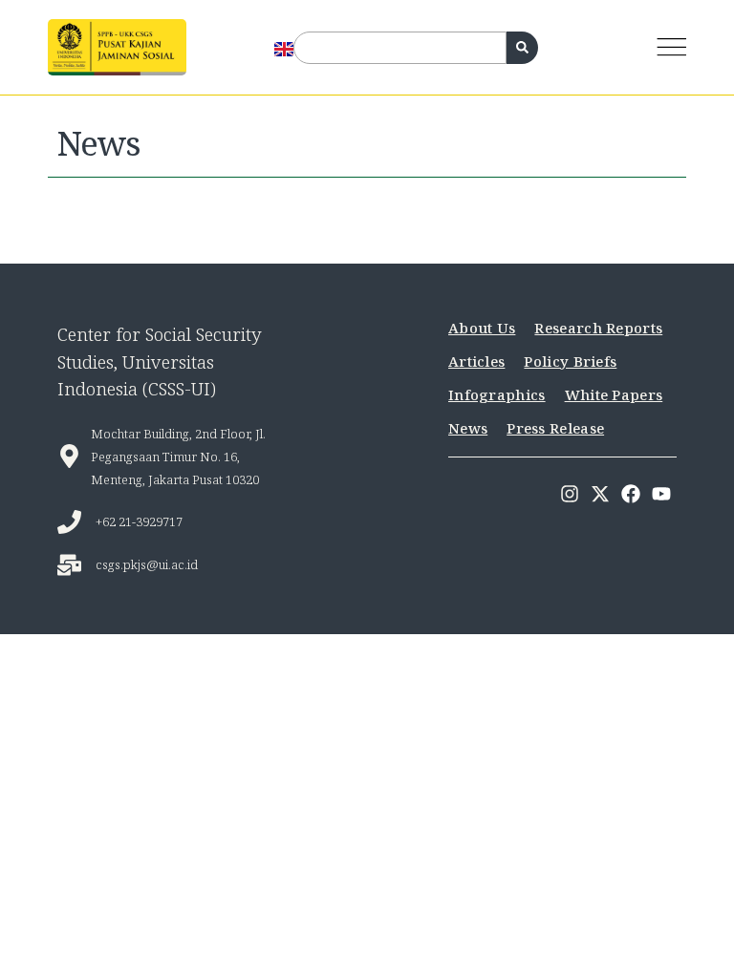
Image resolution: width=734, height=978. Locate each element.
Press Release (555, 427)
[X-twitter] (600, 493)
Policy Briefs (570, 361)
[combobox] (400, 48)
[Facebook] (630, 493)
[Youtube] (661, 493)
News (467, 427)
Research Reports (598, 327)
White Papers (614, 394)
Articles (476, 361)
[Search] (522, 48)
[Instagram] (569, 493)
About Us (481, 327)
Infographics (497, 394)
